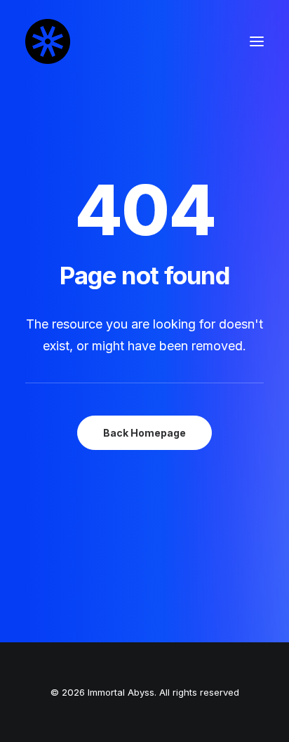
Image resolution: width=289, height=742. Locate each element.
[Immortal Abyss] (47, 41)
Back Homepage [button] (144, 433)
